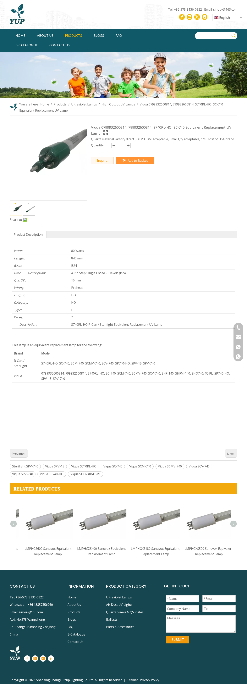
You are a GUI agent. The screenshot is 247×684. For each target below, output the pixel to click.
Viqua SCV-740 (199, 466)
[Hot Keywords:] (233, 35)
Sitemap (133, 680)
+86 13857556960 (40, 604)
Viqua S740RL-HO (83, 466)
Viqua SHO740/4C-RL (85, 474)
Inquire (102, 160)
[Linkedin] (189, 17)
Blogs (72, 619)
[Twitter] (197, 17)
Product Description (28, 234)
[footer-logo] (15, 653)
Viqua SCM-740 (140, 466)
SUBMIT (178, 639)
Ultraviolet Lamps (119, 597)
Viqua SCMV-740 (170, 466)
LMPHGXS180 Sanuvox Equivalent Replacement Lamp (150, 551)
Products (74, 612)
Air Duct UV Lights (119, 604)
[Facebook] (182, 17)
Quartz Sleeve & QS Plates (125, 612)
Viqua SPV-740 (22, 474)
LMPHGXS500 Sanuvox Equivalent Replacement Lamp (204, 551)
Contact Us (75, 642)
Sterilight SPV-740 (25, 466)
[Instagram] (204, 17)
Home (72, 597)
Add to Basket (138, 160)
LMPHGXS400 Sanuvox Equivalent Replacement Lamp (97, 551)
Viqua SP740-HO (51, 474)
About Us (74, 604)
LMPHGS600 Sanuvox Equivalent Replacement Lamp (43, 551)
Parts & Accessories (120, 627)
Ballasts (112, 619)
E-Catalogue (76, 634)
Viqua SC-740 (112, 466)
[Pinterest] (51, 658)
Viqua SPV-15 (54, 466)
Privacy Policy (149, 680)
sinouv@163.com (224, 9)
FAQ (70, 627)
